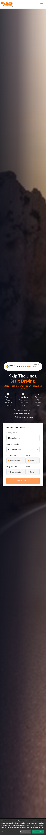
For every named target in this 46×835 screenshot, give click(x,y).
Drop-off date (11, 467)
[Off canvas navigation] (42, 4)
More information (7, 832)
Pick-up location (12, 433)
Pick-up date (11, 455)
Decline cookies (25, 832)
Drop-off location (12, 444)
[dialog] (23, 827)
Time (28, 455)
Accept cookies (38, 832)
